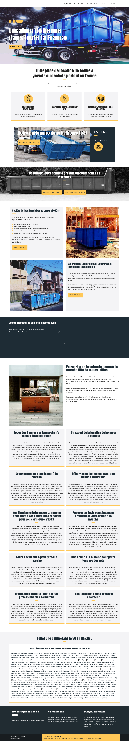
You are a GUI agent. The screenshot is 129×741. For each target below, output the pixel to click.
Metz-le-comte (100, 673)
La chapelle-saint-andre (79, 669)
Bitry (74, 655)
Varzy (50, 698)
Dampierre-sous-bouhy (60, 664)
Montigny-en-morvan (88, 675)
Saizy (18, 693)
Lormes (83, 671)
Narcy (72, 678)
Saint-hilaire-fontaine (49, 687)
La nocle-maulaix (40, 671)
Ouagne (15, 680)
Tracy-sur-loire (68, 695)
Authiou (98, 653)
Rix (65, 682)
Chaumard (90, 660)
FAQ (102, 3)
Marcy (33, 673)
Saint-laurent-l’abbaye (97, 687)
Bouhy (89, 655)
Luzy (19, 673)
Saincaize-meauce (78, 682)
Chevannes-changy (108, 660)
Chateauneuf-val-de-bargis (55, 660)
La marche (30, 671)
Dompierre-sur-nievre (95, 664)
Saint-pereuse (39, 691)
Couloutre (20, 664)
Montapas (52, 675)
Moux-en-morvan (56, 678)
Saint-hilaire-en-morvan (33, 687)
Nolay (107, 678)
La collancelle (105, 669)
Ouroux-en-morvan (36, 680)
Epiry (53, 666)
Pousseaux (34, 682)
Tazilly (32, 695)
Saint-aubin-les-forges (41, 684)
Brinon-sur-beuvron (17, 658)
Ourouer (26, 680)
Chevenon (14, 662)
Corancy (57, 662)
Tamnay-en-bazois (17, 695)
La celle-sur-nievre (64, 669)
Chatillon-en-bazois (71, 660)
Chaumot (98, 660)
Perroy (73, 680)
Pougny (95, 680)
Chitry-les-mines (31, 662)
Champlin (73, 658)
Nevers (101, 678)
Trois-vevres (84, 695)
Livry (78, 671)
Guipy (38, 669)
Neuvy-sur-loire (93, 678)
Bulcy (27, 658)
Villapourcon (72, 698)
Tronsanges (93, 695)
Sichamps (85, 693)
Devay (77, 664)
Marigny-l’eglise (42, 673)
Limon (73, 671)
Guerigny (32, 669)
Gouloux (25, 669)
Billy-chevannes (57, 655)
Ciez (39, 662)
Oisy (111, 678)
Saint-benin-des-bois (70, 684)
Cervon (52, 658)
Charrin (113, 658)
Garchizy (93, 666)
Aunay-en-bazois (89, 653)
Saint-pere (30, 691)
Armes (68, 653)
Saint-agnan (89, 682)
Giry (20, 669)
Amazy (41, 653)
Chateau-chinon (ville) (38, 660)
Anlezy (46, 653)
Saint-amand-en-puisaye (102, 682)
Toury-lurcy (58, 695)
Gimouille (14, 669)
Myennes (66, 678)
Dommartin (83, 664)
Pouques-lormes (23, 682)
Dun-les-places (32, 666)
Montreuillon (15, 678)
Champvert (81, 658)
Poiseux (89, 680)
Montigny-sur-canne (102, 675)
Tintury (51, 695)
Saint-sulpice (107, 691)
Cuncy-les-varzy (46, 664)
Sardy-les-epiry (26, 693)
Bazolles (31, 655)
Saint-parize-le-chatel (18, 691)
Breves (107, 655)
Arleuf (63, 653)
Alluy (36, 653)
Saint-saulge (90, 691)
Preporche (48, 682)
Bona (84, 655)
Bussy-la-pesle (35, 658)
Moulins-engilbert (44, 678)
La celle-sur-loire (51, 669)
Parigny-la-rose (48, 680)
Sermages (64, 693)
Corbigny (64, 662)
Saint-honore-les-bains (64, 687)
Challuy (58, 658)
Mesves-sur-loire (88, 673)
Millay (113, 673)
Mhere (108, 673)
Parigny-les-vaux (60, 680)
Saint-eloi (99, 684)
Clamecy (44, 662)
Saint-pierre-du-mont (52, 691)
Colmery (51, 662)
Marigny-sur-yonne (54, 673)
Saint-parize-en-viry (108, 689)
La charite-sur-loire (93, 669)
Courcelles (28, 664)
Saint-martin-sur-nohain (79, 689)
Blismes (79, 655)
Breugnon (101, 655)
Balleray (17, 655)
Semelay (57, 693)
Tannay (27, 695)
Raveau (55, 682)
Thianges (45, 695)
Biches (48, 655)
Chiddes (22, 662)
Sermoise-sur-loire (75, 693)
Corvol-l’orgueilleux (74, 662)
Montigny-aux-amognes (72, 675)
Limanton (67, 671)
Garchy (98, 666)
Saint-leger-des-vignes (26, 689)
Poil (84, 680)
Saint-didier (91, 684)
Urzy (112, 695)
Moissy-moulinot (17, 675)
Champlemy (66, 658)
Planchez (79, 680)
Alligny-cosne (16, 653)
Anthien (57, 653)
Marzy (74, 673)
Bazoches (23, 655)
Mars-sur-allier (66, 673)
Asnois (80, 653)
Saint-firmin (107, 684)
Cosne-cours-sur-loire (89, 662)
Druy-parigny (21, 666)
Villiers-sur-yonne (100, 698)
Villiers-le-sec (89, 698)
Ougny (20, 680)
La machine (22, 671)
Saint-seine (99, 691)
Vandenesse (15, 698)
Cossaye (100, 662)
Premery (41, 682)
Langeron (50, 671)
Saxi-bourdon (49, 693)
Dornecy (111, 664)
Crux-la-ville (36, 664)
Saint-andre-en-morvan (26, 684)
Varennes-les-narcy (27, 698)
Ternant (38, 695)
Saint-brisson (81, 684)
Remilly (61, 682)
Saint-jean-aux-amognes (81, 687)
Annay (52, 653)
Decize (71, 664)
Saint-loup (37, 689)
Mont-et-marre (43, 675)
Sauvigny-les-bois (38, 693)
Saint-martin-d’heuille (49, 689)
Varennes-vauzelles (41, 698)
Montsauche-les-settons (29, 678)
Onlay (115, 678)
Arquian (74, 653)
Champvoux (90, 658)
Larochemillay (58, 671)
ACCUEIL (80, 3)
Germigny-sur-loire (108, 666)
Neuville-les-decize (81, 678)
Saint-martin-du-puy (64, 689)
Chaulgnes (82, 660)
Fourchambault (72, 666)
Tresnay (76, 695)
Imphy (43, 669)
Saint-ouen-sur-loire (95, 689)
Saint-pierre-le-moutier (67, 691)
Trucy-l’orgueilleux (104, 695)
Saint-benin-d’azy (56, 684)
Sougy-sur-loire (95, 693)
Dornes (13, 666)
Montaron (59, 675)
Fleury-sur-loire (61, 666)
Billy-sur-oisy (67, 655)
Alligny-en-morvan (27, 653)
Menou (79, 673)
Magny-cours (26, 673)
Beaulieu (42, 655)
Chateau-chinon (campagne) (20, 660)
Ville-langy (80, 698)
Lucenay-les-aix (92, 671)
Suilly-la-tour (105, 693)
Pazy (68, 680)
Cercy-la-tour (44, 658)
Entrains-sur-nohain (44, 666)
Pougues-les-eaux (105, 680)
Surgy (113, 693)
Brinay (113, 655)
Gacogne (85, 666)
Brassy (94, 655)
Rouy (69, 682)
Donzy (105, 664)
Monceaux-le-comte (30, 675)
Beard (37, 655)
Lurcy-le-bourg (103, 671)
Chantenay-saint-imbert (103, 658)
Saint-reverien (80, 691)
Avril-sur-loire (106, 653)
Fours (80, 666)
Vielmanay (63, 698)
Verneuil (56, 698)
